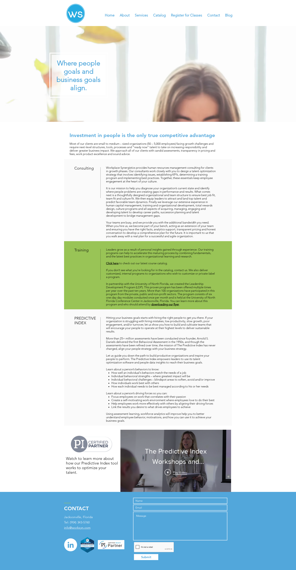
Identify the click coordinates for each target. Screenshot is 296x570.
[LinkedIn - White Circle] (70, 544)
